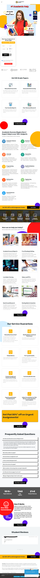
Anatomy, (22, 169)
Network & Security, (9, 149)
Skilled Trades (10, 161)
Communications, (30, 147)
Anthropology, (5, 197)
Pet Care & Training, (9, 160)
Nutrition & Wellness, (25, 171)
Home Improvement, (13, 159)
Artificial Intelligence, (6, 144)
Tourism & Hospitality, (32, 145)
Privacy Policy (8, 60)
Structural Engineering (25, 188)
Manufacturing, (31, 186)
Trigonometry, (5, 186)
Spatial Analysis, (5, 184)
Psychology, (13, 196)
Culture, (24, 160)
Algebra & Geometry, (13, 184)
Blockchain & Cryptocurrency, (12, 147)
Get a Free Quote (8, 63)
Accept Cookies (17, 576)
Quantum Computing (6, 148)
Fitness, (33, 172)
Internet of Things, (14, 144)
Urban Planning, (5, 198)
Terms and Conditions (6, 572)
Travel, (3, 160)
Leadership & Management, (31, 148)
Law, (15, 198)
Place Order (20, 315)
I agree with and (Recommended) (8, 61)
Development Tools (5, 174)
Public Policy (10, 200)
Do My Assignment (20, 123)
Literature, (26, 157)
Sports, (27, 160)
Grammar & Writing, (24, 159)
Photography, (4, 161)
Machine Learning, (13, 148)
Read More (3, 575)
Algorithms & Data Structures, (8, 145)
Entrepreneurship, (24, 145)
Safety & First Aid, (31, 173)
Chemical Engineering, (25, 183)
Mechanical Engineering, (25, 185)
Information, (16, 145)
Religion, (35, 159)
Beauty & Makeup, (5, 159)
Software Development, (13, 173)
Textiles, (35, 186)
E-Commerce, (23, 148)
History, (22, 157)
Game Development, (6, 171)
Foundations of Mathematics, (8, 185)
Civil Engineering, (33, 183)
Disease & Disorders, (33, 171)
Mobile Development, (6, 169)
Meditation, (25, 173)
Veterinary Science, (28, 169)
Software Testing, (13, 171)
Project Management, (32, 144)
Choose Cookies (23, 576)
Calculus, (16, 185)
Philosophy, (31, 159)
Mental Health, (29, 172)
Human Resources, (24, 144)
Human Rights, (11, 198)
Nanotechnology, (24, 186)
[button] (17, 549)
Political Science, (11, 197)
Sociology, (4, 196)
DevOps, (3, 149)
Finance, (22, 147)
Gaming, (14, 160)
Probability (10, 186)
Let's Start (33, 207)
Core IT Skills (15, 149)
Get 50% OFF (20, 426)
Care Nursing (35, 169)
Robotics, (32, 185)
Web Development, (13, 169)
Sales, (25, 147)
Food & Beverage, (11, 157)
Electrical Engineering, (25, 184)
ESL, (21, 160)
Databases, (14, 172)
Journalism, (31, 160)
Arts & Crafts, (5, 157)
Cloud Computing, (5, 173)
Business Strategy (24, 149)
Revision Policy (13, 572)
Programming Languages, (7, 172)
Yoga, (22, 173)
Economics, (8, 196)
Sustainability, (5, 200)
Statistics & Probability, (12, 183)
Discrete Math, (5, 183)
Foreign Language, (32, 157)
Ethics (35, 160)
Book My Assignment (20, 482)
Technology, (4, 147)
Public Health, (23, 172)
